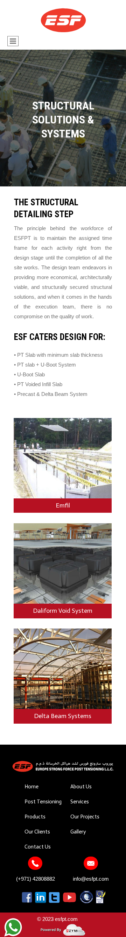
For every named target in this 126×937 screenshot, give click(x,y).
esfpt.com (66, 919)
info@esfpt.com (91, 879)
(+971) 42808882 (35, 879)
